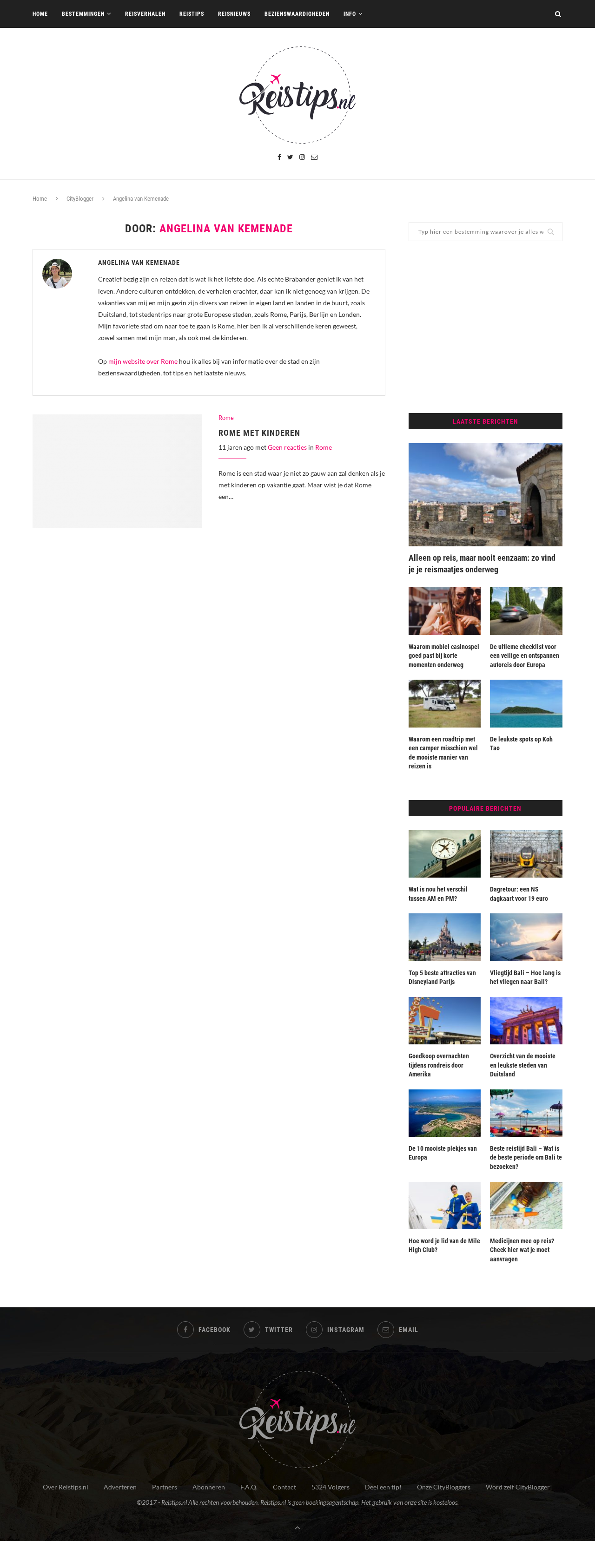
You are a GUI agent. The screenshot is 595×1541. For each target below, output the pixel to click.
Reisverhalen (145, 14)
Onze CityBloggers (443, 1487)
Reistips (191, 14)
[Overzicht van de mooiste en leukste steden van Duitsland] (526, 1020)
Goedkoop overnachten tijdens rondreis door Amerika (439, 1065)
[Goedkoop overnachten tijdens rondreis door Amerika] (445, 1020)
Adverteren (120, 1487)
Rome (226, 417)
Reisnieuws (234, 14)
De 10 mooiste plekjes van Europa (443, 1153)
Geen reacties (287, 447)
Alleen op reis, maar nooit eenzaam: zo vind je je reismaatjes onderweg (482, 563)
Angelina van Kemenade (139, 262)
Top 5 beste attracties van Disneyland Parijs (442, 977)
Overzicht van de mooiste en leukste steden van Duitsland (522, 1065)
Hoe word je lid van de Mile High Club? (444, 1245)
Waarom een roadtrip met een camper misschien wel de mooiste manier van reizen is (443, 752)
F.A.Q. (249, 1487)
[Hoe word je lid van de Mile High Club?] (445, 1205)
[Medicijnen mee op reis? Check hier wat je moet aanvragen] (526, 1205)
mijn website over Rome (143, 361)
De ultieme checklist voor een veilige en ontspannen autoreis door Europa (524, 656)
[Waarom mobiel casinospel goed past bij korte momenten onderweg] (445, 611)
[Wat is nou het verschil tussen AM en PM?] (445, 854)
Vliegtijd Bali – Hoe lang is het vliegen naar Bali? (525, 977)
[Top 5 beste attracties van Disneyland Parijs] (445, 937)
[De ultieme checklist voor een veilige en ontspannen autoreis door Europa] (526, 611)
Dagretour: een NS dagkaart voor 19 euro (519, 893)
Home (40, 14)
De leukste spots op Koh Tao (521, 743)
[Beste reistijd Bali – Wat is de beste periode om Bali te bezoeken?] (526, 1113)
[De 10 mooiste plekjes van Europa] (445, 1113)
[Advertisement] (485, 327)
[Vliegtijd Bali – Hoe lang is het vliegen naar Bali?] (526, 937)
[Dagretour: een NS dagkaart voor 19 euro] (526, 854)
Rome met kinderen (259, 433)
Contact (284, 1487)
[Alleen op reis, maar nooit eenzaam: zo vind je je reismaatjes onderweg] (485, 494)
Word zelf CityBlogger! (519, 1487)
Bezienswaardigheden (297, 14)
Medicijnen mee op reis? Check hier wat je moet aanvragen (522, 1250)
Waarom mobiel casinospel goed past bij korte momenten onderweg (444, 656)
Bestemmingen (83, 14)
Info (350, 14)
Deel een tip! (383, 1487)
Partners (164, 1487)
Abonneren (208, 1487)
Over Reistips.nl (65, 1487)
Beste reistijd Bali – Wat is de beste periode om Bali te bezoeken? (526, 1157)
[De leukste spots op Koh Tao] (526, 703)
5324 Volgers (330, 1487)
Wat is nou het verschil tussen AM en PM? (438, 893)
